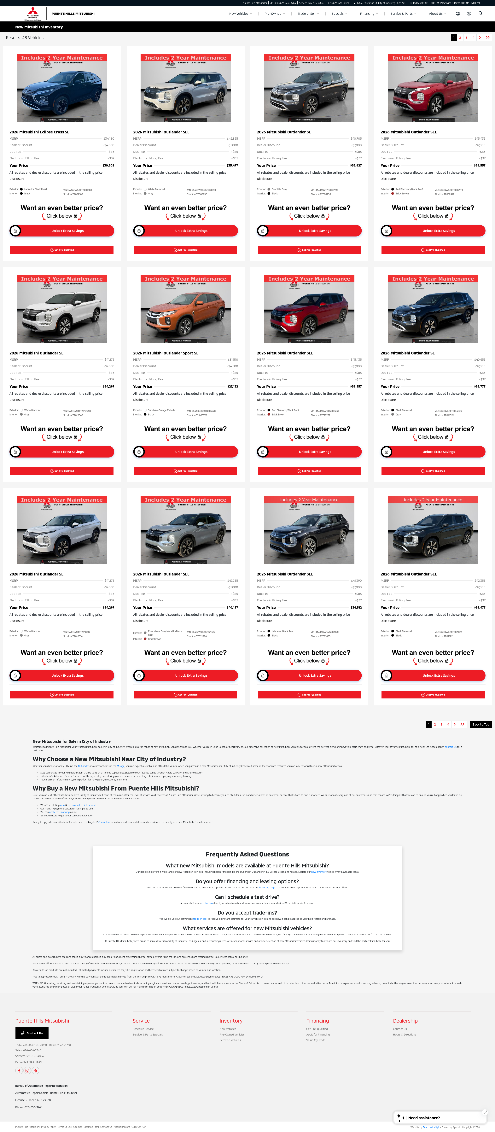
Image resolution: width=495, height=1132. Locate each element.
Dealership (405, 1021)
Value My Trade (315, 1040)
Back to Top (481, 724)
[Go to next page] (479, 37)
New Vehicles (228, 1028)
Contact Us (34, 1033)
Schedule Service (143, 1028)
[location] (354, 3)
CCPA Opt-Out (138, 1126)
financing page (267, 887)
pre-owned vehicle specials (82, 805)
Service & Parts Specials (148, 1034)
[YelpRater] (35, 1070)
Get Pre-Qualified (317, 1028)
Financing (317, 1021)
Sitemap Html (91, 1126)
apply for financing (59, 812)
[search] (481, 13)
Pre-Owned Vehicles (232, 1034)
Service (141, 1021)
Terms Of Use (64, 1126)
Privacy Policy (48, 1126)
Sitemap (77, 1126)
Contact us (104, 822)
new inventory (319, 871)
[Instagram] (27, 1070)
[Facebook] (19, 1070)
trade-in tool (200, 918)
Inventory (231, 1021)
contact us (450, 746)
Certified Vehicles (230, 1040)
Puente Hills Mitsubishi (27, 1126)
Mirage (121, 766)
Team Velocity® (431, 1127)
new (62, 805)
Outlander (83, 766)
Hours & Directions (404, 1034)
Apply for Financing (318, 1034)
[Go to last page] (487, 37)
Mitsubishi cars (122, 1126)
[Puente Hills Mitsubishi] (60, 13)
